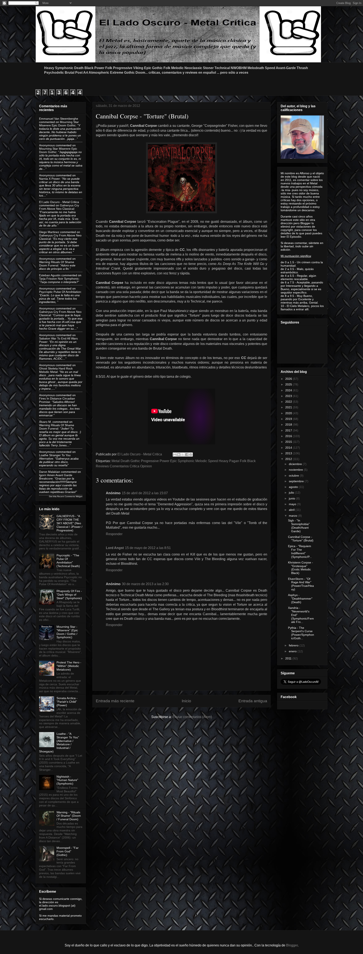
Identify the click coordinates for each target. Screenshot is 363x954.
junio (292, 498)
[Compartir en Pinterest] (191, 454)
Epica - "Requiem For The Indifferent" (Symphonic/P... (300, 551)
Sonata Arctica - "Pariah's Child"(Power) (67, 701)
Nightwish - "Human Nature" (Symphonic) (67, 780)
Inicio (186, 701)
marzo (293, 515)
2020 (289, 413)
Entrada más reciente (115, 701)
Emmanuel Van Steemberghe (58, 118)
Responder (114, 534)
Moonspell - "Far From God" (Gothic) (68, 851)
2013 (289, 453)
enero (293, 651)
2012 (289, 459)
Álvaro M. (45, 421)
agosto (294, 487)
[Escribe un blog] (179, 454)
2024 (289, 390)
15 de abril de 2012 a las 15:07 (145, 493)
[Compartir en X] (183, 454)
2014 (289, 447)
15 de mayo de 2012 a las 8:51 (148, 548)
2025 (289, 384)
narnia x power (49, 178)
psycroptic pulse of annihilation (60, 292)
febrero (294, 645)
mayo (293, 504)
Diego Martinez (49, 232)
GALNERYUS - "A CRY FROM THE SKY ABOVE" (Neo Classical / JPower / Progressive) (69, 523)
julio (292, 492)
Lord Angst (115, 548)
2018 (289, 424)
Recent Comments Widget (69, 496)
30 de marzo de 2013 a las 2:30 (145, 584)
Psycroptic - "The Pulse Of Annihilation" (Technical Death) (68, 560)
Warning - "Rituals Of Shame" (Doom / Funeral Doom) (69, 816)
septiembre (297, 481)
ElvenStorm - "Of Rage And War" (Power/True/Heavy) (301, 584)
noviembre (296, 469)
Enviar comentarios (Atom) (192, 717)
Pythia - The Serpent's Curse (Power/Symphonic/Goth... (301, 633)
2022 (289, 401)
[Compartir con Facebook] (187, 454)
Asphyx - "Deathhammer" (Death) (300, 598)
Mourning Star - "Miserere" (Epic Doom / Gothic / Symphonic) (67, 632)
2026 (289, 378)
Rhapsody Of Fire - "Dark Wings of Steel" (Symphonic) (69, 594)
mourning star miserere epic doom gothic (59, 123)
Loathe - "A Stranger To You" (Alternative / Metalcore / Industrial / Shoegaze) (59, 742)
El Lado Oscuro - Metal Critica (59, 202)
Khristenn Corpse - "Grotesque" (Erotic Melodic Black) (300, 568)
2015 (289, 441)
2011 (288, 658)
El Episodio (294, 236)
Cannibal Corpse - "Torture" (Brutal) (300, 538)
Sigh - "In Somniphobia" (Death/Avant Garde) (299, 526)
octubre (294, 475)
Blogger (292, 945)
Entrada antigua (252, 701)
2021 (289, 407)
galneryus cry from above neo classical (59, 207)
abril (292, 509)
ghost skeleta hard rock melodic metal (56, 370)
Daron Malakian (49, 471)
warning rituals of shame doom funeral (56, 263)
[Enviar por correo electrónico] (175, 454)
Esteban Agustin (49, 275)
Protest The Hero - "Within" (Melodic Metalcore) (69, 666)
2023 (289, 396)
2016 (289, 436)
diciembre (296, 464)
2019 (289, 419)
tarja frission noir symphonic (59, 278)
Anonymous (47, 145)
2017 (289, 430)
